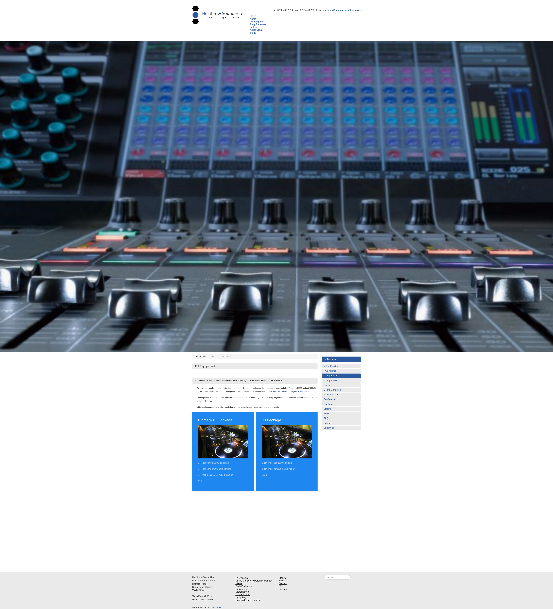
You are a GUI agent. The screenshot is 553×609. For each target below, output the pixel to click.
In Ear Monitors (331, 366)
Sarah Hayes (215, 607)
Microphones (330, 380)
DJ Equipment (331, 375)
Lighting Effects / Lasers (247, 600)
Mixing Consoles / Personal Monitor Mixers (253, 582)
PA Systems (330, 371)
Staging (328, 409)
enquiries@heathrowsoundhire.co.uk (342, 10)
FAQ (326, 418)
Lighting (328, 404)
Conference (330, 399)
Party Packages (332, 394)
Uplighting (329, 428)
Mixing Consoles (332, 390)
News (326, 413)
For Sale (328, 385)
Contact (328, 423)
